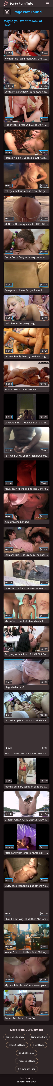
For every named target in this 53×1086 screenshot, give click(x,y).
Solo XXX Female (26, 1053)
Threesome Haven (26, 1060)
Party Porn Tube (22, 3)
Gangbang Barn (39, 1037)
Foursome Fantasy (15, 1037)
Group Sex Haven (17, 1045)
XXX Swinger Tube (26, 1068)
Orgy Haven (38, 1045)
